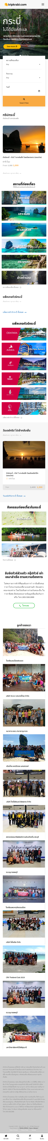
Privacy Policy (24, 1130)
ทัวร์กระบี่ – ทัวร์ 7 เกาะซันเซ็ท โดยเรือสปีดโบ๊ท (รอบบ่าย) (22, 474)
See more (11, 44)
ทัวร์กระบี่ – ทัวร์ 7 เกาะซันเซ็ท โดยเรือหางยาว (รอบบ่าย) (22, 157)
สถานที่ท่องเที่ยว (12, 60)
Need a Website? (33, 1128)
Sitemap (34, 1130)
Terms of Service (13, 1130)
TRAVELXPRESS (23, 1128)
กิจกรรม (9, 74)
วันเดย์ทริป (9, 150)
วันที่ (8, 87)
